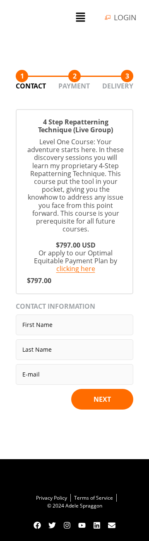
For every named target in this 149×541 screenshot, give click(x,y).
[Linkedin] (96, 525)
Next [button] (102, 399)
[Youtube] (81, 525)
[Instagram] (67, 525)
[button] (80, 17)
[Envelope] (111, 525)
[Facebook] (37, 525)
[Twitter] (52, 525)
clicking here (75, 268)
